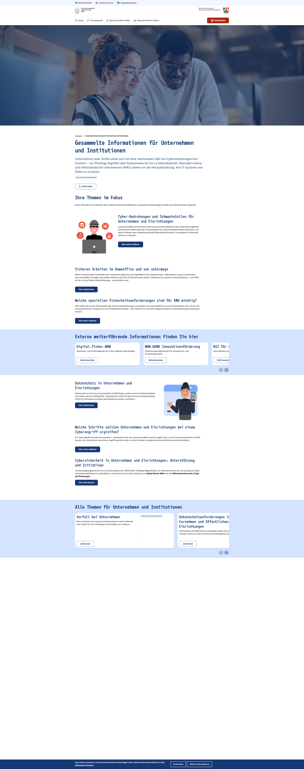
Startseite (78, 136)
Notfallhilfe (220, 20)
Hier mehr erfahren (130, 244)
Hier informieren (86, 482)
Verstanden (178, 764)
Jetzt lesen (85, 544)
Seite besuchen (87, 360)
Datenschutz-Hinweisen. (84, 765)
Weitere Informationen (199, 764)
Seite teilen (87, 186)
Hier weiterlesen (86, 289)
